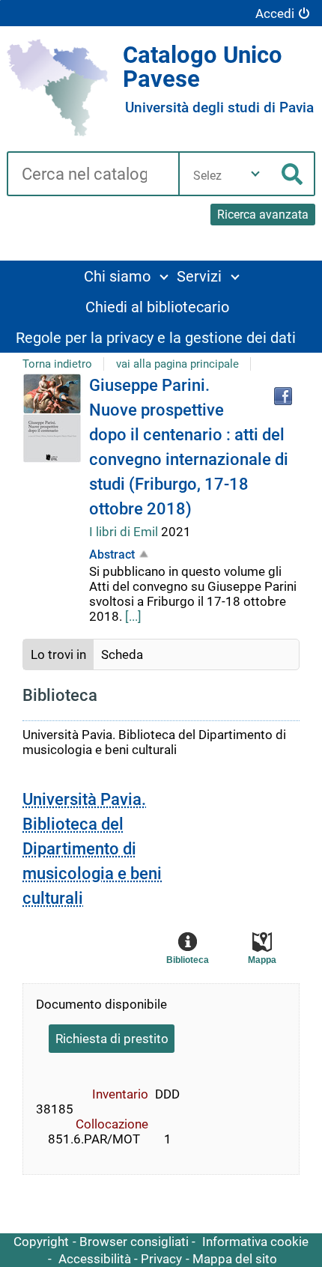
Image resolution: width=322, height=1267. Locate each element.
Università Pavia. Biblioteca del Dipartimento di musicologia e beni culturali (92, 849)
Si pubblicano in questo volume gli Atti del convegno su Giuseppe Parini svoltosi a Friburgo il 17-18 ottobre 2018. (193, 585)
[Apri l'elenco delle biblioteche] (255, 173)
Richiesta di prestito (111, 1038)
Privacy (161, 1258)
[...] (133, 616)
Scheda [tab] (122, 654)
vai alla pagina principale (177, 364)
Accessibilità (94, 1258)
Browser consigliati (134, 1241)
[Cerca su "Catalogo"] (92, 175)
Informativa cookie (255, 1241)
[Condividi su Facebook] (283, 396)
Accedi (274, 13)
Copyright (41, 1241)
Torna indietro (57, 364)
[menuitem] (125, 276)
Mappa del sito (234, 1258)
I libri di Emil (125, 531)
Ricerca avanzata (263, 214)
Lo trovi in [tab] (58, 654)
